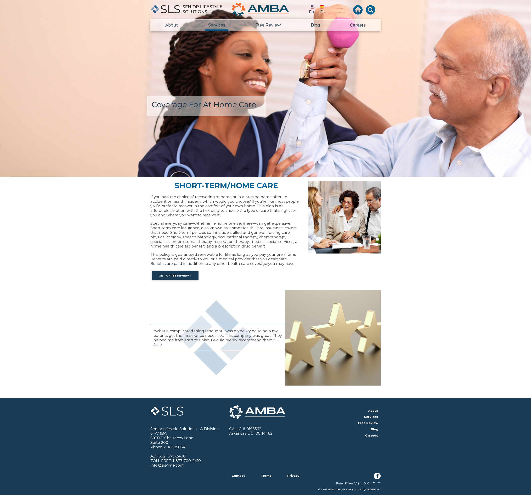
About (171, 25)
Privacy (293, 476)
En (311, 12)
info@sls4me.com (167, 465)
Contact (238, 476)
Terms (266, 476)
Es (322, 12)
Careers (358, 25)
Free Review (268, 25)
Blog (315, 25)
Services (216, 25)
